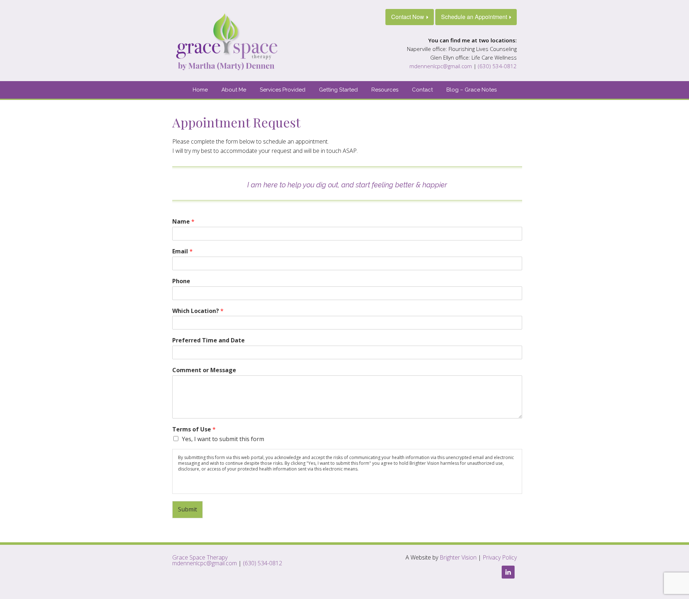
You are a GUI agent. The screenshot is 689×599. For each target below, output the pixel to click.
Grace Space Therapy (200, 557)
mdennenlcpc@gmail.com (440, 66)
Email (182, 251)
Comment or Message (204, 370)
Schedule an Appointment (474, 17)
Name (183, 221)
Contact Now (407, 17)
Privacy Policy (500, 557)
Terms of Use (194, 429)
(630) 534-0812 (497, 66)
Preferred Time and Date (208, 340)
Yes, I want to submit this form (223, 439)
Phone (181, 281)
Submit (187, 509)
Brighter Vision (458, 557)
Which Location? (198, 311)
